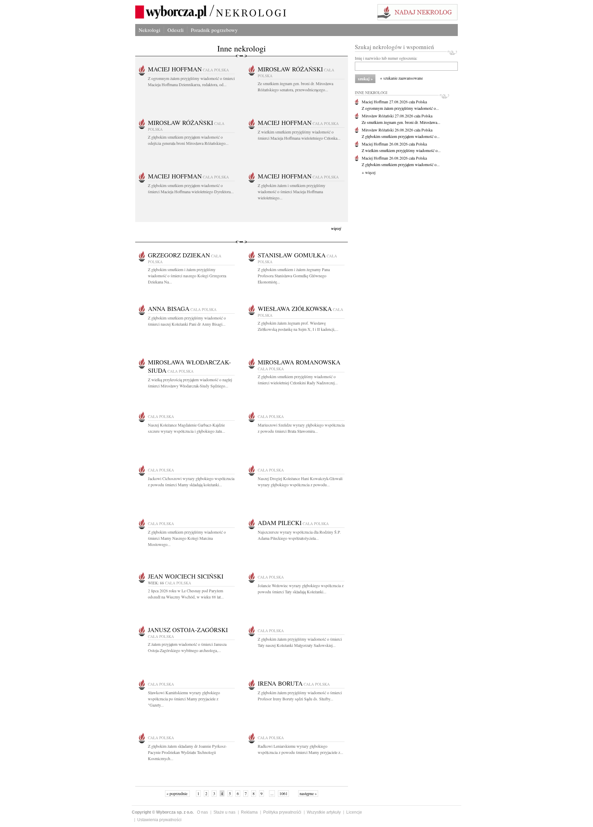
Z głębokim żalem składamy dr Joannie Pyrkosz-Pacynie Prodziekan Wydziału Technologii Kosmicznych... (187, 752)
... (272, 793)
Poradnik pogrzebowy (214, 29)
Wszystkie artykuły (324, 812)
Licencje (354, 812)
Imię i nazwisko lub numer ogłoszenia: (386, 58)
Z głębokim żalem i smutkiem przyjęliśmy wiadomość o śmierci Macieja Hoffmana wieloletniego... (291, 191)
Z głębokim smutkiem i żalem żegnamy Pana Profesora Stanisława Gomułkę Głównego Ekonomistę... (294, 275)
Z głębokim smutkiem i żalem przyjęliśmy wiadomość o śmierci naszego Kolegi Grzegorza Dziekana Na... (187, 275)
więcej (336, 228)
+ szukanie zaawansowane (401, 78)
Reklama (249, 812)
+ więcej (368, 172)
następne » (308, 793)
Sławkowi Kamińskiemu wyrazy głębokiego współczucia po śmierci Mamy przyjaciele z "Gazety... (184, 699)
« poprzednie (177, 793)
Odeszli (175, 29)
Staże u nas (224, 812)
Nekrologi (149, 29)
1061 (283, 793)
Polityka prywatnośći (282, 812)
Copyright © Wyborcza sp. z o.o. (163, 812)
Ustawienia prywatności (159, 819)
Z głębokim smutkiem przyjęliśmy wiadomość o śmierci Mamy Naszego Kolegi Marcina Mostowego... (187, 538)
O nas (202, 812)
